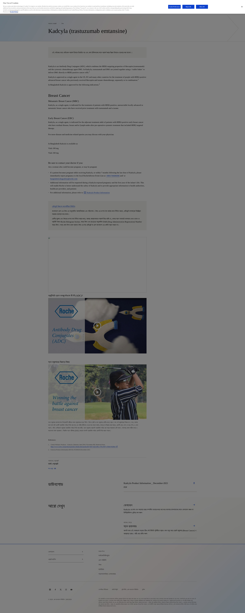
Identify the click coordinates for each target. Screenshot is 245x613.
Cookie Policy (14, 12)
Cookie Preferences (174, 6)
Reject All (188, 6)
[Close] (242, 7)
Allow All (202, 6)
